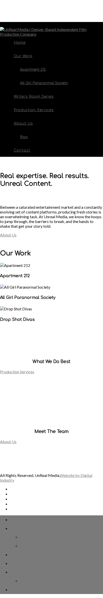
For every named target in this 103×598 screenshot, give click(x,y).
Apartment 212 (33, 69)
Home (20, 42)
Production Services (34, 110)
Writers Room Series (34, 96)
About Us (23, 123)
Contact (22, 150)
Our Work (23, 56)
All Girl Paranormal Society (44, 83)
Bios (24, 137)
